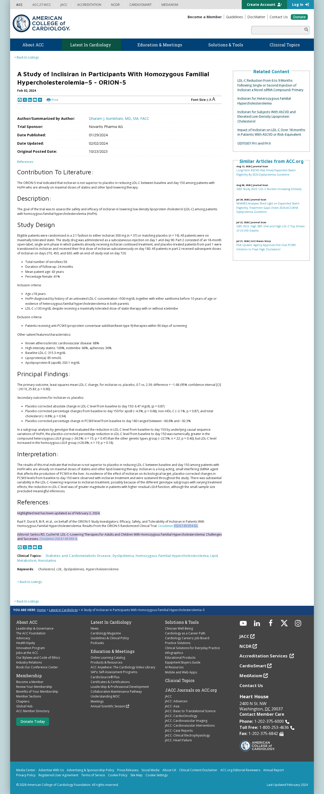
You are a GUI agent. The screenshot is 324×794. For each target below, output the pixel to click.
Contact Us (251, 685)
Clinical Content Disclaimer (198, 770)
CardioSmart (252, 666)
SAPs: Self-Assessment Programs (114, 672)
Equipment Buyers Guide (182, 662)
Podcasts (97, 643)
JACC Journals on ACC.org (191, 690)
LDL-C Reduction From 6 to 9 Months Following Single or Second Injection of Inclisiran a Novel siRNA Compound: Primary (270, 85)
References (25, 162)
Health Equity (25, 643)
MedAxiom (250, 675)
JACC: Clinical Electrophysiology (187, 735)
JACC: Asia (172, 706)
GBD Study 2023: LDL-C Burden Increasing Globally (268, 189)
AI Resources (174, 667)
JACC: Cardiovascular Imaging (186, 721)
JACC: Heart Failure (178, 740)
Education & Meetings (112, 651)
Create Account (261, 4)
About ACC (26, 622)
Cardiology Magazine (106, 633)
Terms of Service (93, 775)
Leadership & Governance (35, 628)
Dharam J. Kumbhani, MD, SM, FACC (119, 118)
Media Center (25, 770)
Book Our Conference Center (37, 667)
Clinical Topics (179, 680)
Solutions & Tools (182, 622)
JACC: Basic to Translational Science (190, 711)
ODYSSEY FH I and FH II (254, 143)
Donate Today (33, 721)
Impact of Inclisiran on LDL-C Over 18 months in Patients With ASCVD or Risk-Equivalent (271, 132)
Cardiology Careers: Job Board (187, 638)
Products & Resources (106, 662)
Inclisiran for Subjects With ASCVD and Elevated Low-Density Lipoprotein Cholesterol (266, 116)
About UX (169, 770)
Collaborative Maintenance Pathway (116, 691)
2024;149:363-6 (65, 539)
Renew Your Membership (34, 687)
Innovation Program (30, 648)
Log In (298, 4)
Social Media (150, 770)
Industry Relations (29, 662)
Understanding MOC (105, 696)
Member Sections (28, 696)
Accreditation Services (264, 656)
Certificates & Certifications (110, 682)
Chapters (22, 701)
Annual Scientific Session (108, 706)
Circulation (165, 526)
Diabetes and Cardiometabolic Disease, (79, 555)
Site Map (136, 775)
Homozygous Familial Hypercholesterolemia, (173, 555)
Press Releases (127, 770)
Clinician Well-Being (179, 628)
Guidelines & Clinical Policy (110, 638)
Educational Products (180, 657)
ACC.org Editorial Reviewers (240, 770)
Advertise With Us (51, 770)
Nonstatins (47, 560)
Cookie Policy (117, 775)
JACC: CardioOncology (181, 716)
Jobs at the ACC (27, 653)
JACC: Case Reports (179, 730)
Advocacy (23, 638)
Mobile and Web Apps (181, 672)
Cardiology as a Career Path (185, 633)
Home (41, 610)
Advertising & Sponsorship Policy (90, 770)
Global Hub (24, 706)
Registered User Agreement (58, 775)
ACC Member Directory (32, 711)
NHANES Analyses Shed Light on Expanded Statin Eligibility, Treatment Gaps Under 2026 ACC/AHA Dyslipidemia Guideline (267, 208)
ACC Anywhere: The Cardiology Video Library (123, 667)
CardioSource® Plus (105, 677)
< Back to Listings (26, 57)
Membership (29, 675)
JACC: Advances (176, 701)
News (94, 628)
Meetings (97, 701)
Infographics (174, 653)
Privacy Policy (25, 775)
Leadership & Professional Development (120, 687)
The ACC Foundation (31, 633)
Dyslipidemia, (124, 555)
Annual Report (273, 770)
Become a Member (30, 682)
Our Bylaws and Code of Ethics (38, 657)
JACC (168, 696)
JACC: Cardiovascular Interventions (190, 725)
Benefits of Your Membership (37, 691)
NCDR (245, 646)
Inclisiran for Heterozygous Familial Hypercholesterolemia (264, 100)
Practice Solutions (177, 643)
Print (55, 100)
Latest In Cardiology (111, 622)
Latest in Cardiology (63, 610)
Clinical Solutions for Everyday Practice (192, 648)
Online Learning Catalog (108, 657)
